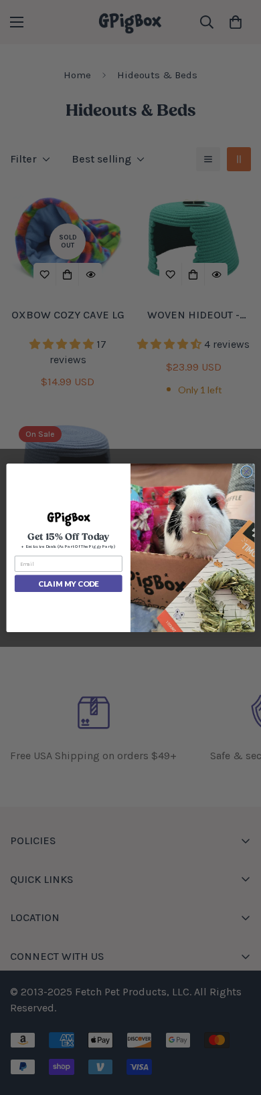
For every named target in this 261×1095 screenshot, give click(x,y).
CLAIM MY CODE (68, 583)
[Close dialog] (246, 471)
